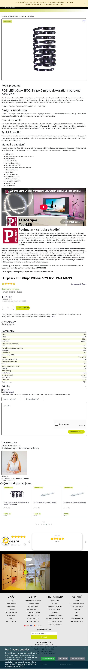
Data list (6, 390)
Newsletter (11, 606)
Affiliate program (33, 618)
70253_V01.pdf (8, 392)
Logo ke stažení (11, 612)
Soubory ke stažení (55, 621)
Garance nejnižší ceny (78, 284)
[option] (57, 541)
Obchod (21, 16)
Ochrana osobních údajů (54, 618)
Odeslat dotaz (76, 432)
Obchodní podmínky (33, 612)
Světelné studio (11, 603)
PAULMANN (10, 323)
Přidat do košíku (23, 308)
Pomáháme (11, 615)
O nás (11, 600)
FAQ (76, 612)
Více (52, 316)
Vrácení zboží (33, 606)
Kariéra (11, 618)
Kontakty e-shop (33, 621)
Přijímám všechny (48, 658)
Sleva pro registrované (33, 600)
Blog (76, 615)
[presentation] (42, 522)
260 (15, 545)
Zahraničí (77, 600)
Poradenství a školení (54, 606)
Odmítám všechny (77, 658)
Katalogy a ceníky (77, 606)
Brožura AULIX (11, 621)
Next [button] (86, 541)
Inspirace (77, 609)
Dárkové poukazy (33, 615)
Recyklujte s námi (77, 621)
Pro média (11, 609)
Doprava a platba (33, 603)
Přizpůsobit (63, 658)
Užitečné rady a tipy (77, 603)
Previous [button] (29, 541)
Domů (4, 16)
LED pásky (30, 16)
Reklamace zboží (33, 609)
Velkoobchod (54, 600)
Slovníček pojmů (77, 618)
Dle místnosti (12, 16)
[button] (36, 525)
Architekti (55, 603)
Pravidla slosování (55, 624)
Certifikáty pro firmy (55, 615)
